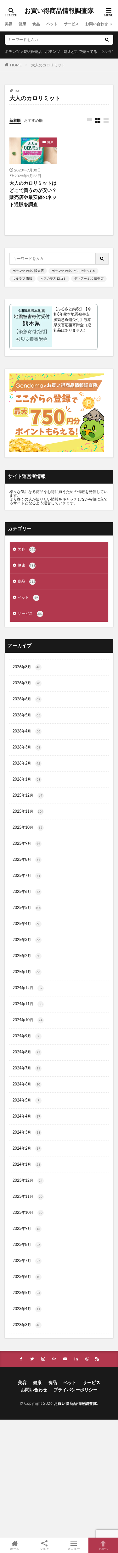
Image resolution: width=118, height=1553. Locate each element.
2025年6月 (26, 892)
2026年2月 (26, 763)
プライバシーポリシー (75, 1390)
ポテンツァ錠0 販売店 (23, 51)
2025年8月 (26, 859)
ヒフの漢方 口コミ (53, 278)
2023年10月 (27, 1212)
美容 (8, 24)
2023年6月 (26, 1277)
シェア (44, 1548)
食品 (36, 24)
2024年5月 (26, 1100)
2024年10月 (27, 1020)
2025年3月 (26, 940)
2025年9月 (26, 843)
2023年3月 (26, 1325)
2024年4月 (26, 1116)
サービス (71, 24)
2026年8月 (26, 667)
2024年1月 (26, 1164)
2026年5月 (26, 715)
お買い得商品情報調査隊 (59, 11)
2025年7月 (26, 875)
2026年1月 (26, 779)
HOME (16, 65)
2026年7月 (26, 683)
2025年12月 (27, 795)
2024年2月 (26, 1148)
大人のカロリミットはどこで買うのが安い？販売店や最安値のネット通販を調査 (33, 194)
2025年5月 (27, 908)
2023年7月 (26, 1261)
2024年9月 (26, 1036)
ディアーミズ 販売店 (89, 278)
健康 (22, 24)
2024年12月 (27, 988)
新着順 (15, 120)
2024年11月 (27, 1004)
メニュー (73, 1548)
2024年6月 (26, 1084)
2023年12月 (27, 1180)
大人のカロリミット (48, 65)
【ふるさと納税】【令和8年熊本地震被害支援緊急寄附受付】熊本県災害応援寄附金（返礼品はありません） (72, 319)
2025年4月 (26, 924)
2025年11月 (28, 811)
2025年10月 (27, 827)
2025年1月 (26, 972)
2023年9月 (26, 1229)
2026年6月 (26, 699)
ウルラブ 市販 (22, 278)
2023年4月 (26, 1309)
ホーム (15, 1548)
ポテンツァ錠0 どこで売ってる (71, 51)
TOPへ (103, 1548)
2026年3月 (26, 747)
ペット (52, 24)
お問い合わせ (96, 24)
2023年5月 (26, 1293)
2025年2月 (26, 956)
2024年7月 (26, 1068)
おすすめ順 (33, 120)
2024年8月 (26, 1052)
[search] (107, 40)
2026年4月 (26, 731)
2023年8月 (26, 1245)
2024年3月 (26, 1132)
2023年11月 (27, 1196)
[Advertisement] (59, 1479)
